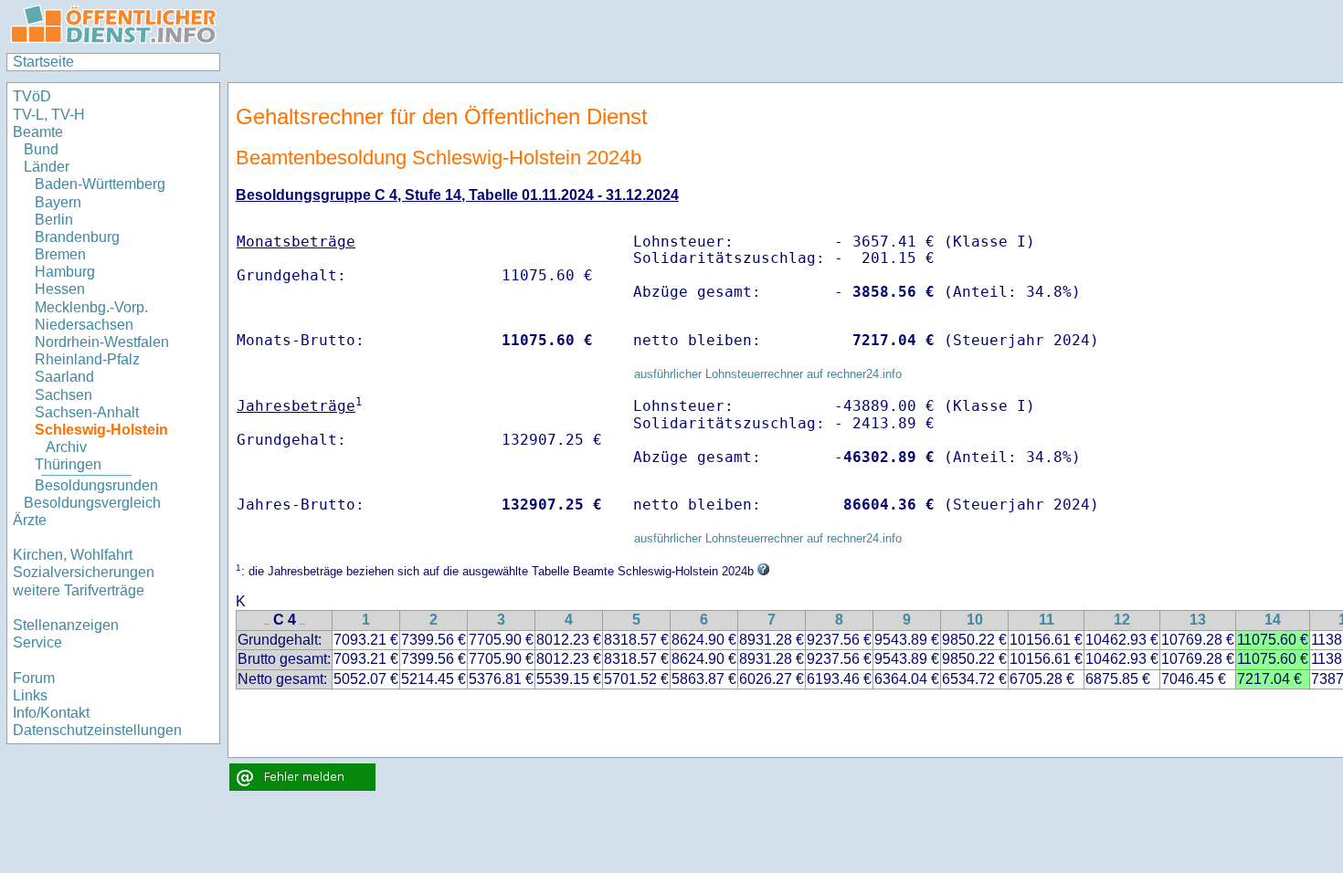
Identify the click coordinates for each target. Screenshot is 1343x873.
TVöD (32, 96)
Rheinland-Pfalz (87, 359)
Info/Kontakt (51, 712)
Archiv (66, 447)
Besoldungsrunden (96, 485)
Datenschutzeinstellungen (97, 730)
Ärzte (30, 520)
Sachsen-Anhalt (87, 412)
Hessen (60, 289)
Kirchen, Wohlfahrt (72, 555)
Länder (46, 166)
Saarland (64, 376)
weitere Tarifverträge (78, 590)
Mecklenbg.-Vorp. (91, 307)
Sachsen (63, 395)
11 (1046, 619)
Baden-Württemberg (100, 184)
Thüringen (68, 464)
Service (37, 642)
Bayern (58, 202)
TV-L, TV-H (49, 114)
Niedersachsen (84, 324)
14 (1272, 619)
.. (267, 621)
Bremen (60, 254)
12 (1122, 619)
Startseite (43, 61)
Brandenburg (77, 237)
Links (30, 695)
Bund (41, 149)
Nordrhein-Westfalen (102, 342)
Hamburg (65, 271)
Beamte (38, 132)
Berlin (54, 219)
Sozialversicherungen (83, 572)
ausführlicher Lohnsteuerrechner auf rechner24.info (768, 374)
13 (1198, 619)
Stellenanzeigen (66, 625)
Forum (34, 678)
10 (975, 619)
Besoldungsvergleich (92, 502)
